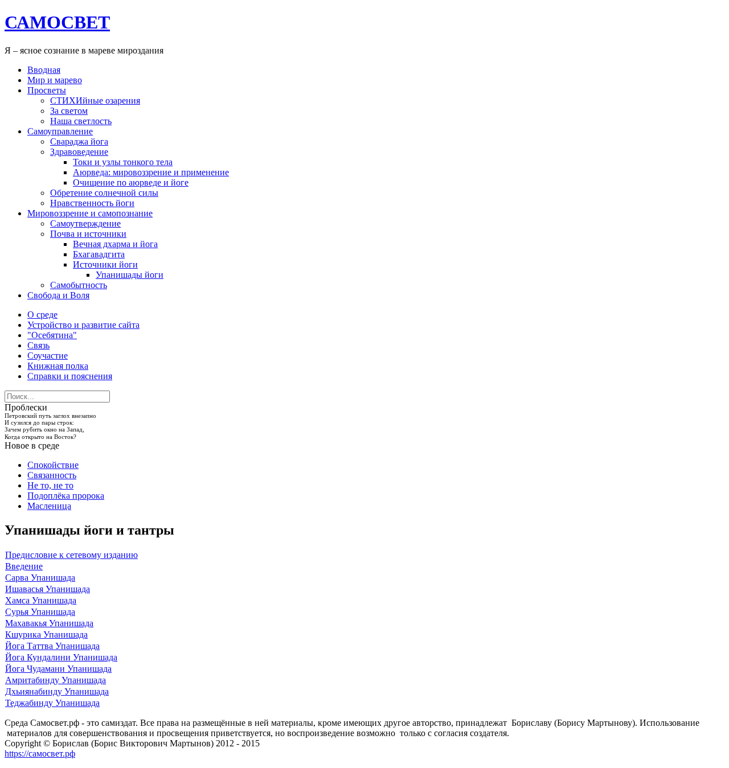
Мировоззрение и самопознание (90, 213)
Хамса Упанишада (40, 600)
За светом (69, 111)
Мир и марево (54, 80)
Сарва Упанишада (40, 577)
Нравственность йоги (92, 203)
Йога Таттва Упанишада (52, 646)
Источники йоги (105, 264)
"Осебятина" (52, 335)
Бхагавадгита (99, 254)
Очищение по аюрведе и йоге (131, 182)
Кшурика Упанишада (46, 634)
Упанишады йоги (129, 275)
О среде (42, 314)
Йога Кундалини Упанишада (61, 657)
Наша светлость (81, 121)
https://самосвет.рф (40, 753)
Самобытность (78, 285)
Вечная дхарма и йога (115, 244)
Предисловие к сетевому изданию (71, 555)
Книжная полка (57, 366)
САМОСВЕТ (57, 22)
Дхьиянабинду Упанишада (57, 691)
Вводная (43, 70)
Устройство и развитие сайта (83, 325)
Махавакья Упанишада (49, 623)
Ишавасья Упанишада (47, 589)
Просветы (46, 90)
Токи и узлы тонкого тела (123, 162)
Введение (24, 566)
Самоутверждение (85, 223)
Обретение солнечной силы (104, 193)
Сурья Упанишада (40, 612)
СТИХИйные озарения (95, 100)
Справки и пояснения (69, 376)
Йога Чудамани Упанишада (58, 668)
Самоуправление (60, 131)
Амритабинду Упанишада (55, 680)
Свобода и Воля (58, 295)
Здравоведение (79, 152)
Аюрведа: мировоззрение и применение (151, 172)
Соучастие (47, 355)
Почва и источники (88, 234)
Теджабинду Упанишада (52, 703)
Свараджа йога (79, 141)
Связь (38, 345)
